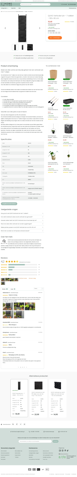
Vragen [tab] (12, 289)
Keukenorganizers (5, 455)
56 (56, 32)
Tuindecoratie (7, 11)
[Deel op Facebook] (16, 424)
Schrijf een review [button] (23, 278)
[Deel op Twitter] (12, 424)
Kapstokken (18, 455)
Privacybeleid (67, 474)
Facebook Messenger (49, 431)
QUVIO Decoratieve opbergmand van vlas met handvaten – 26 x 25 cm (53, 161)
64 (59, 32)
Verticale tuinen (13, 11)
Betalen (31, 457)
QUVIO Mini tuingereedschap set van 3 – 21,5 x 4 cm (53, 107)
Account (65, 4)
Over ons (45, 459)
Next (39, 28)
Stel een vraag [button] (32, 278)
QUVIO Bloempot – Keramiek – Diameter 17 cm (68, 135)
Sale (20, 8)
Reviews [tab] (3, 289)
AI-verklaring (51, 474)
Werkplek (3, 459)
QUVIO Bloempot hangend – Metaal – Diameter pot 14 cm (53, 135)
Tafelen (17, 457)
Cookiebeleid (73, 474)
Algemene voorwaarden (59, 474)
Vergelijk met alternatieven (9, 203)
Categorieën (4, 8)
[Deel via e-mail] (20, 424)
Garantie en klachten (48, 453)
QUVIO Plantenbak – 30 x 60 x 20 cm (68, 107)
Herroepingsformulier (48, 455)
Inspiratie (13, 8)
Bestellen (31, 455)
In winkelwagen (56, 37)
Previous (5, 28)
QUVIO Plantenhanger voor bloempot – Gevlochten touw (68, 161)
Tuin (3, 11)
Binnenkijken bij (18, 451)
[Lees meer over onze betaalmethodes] (29, 469)
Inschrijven (55, 441)
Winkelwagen (73, 4)
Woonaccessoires (5, 453)
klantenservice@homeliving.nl (18, 431)
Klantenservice (72, 8)
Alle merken (4, 451)
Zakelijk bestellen (47, 457)
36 (53, 32)
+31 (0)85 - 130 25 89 (34, 431)
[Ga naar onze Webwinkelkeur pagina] (17, 0)
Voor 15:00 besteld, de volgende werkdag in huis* (67, 0)
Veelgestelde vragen (34, 453)
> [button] (26, 367)
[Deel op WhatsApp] (24, 424)
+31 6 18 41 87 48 (63, 431)
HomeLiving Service (33, 451)
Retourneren (46, 451)
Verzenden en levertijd (34, 459)
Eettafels (3, 457)
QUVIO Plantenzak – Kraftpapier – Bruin (53, 80)
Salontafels (17, 453)
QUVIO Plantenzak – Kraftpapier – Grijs (68, 80)
